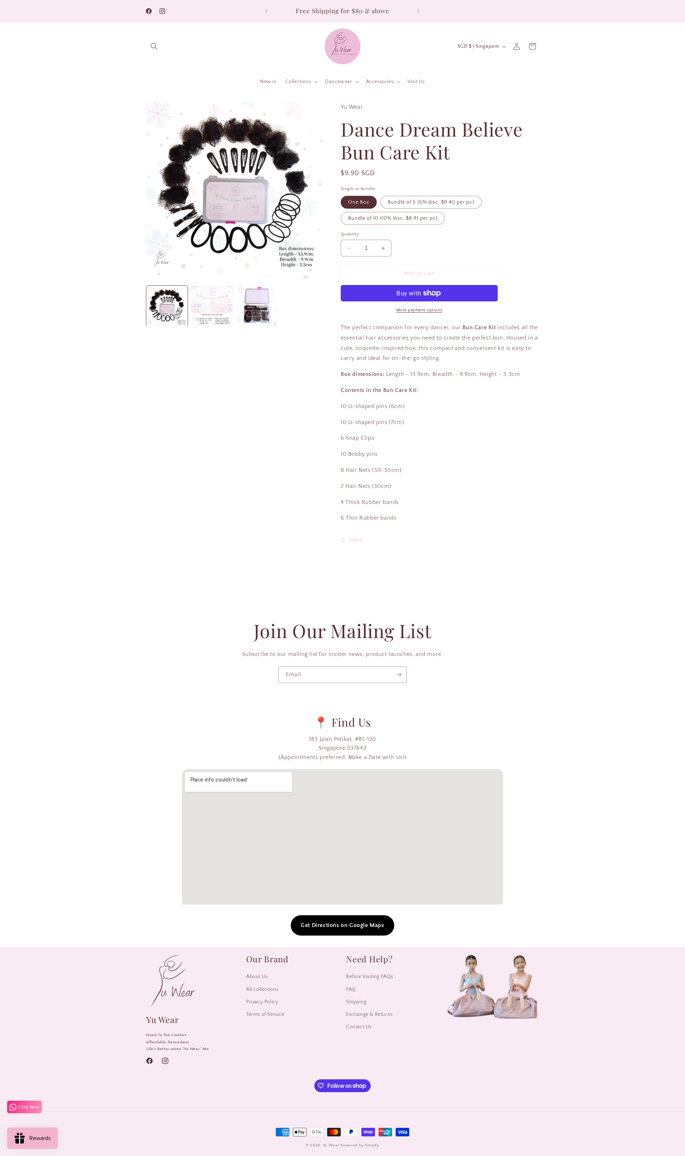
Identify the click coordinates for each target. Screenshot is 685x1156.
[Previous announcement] (266, 11)
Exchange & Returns (369, 1014)
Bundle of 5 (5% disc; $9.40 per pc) (431, 202)
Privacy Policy (262, 1002)
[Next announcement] (418, 11)
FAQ (351, 989)
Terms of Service (265, 1014)
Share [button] (355, 540)
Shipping (356, 1002)
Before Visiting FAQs (369, 977)
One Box (358, 202)
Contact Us (359, 1027)
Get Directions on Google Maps (342, 925)
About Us (257, 977)
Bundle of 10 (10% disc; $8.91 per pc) (392, 218)
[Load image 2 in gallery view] (212, 306)
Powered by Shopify (359, 1145)
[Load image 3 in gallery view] (257, 306)
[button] (154, 46)
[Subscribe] (398, 674)
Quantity (350, 233)
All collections (262, 989)
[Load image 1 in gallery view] (167, 306)
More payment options (419, 310)
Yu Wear (331, 1145)
